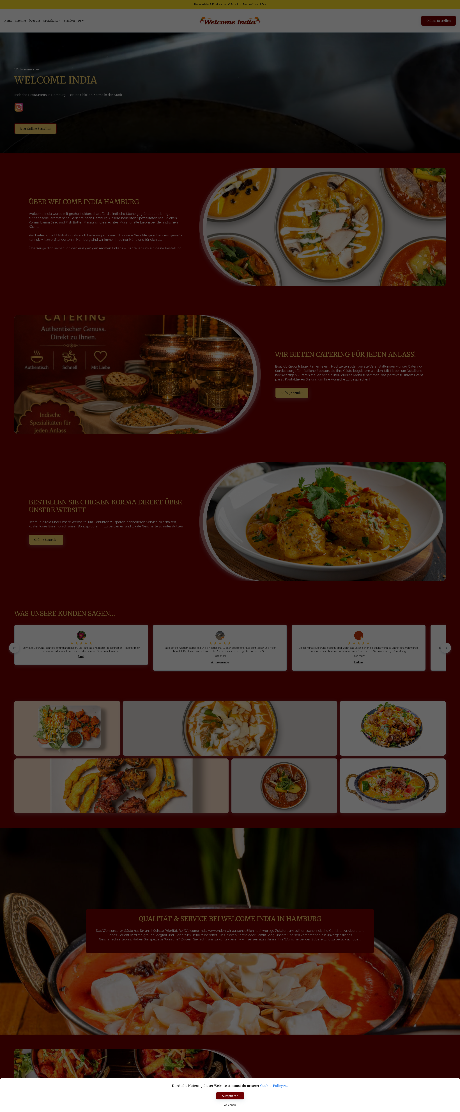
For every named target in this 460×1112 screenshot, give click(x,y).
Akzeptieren (230, 1096)
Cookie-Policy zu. (274, 1086)
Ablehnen (230, 1105)
